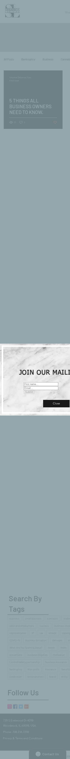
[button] (56, 403)
